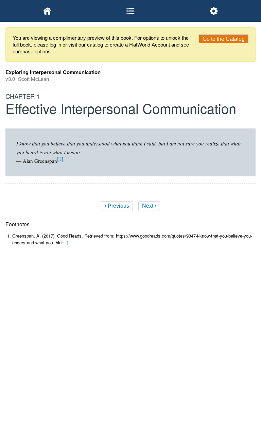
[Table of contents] (130, 10)
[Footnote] (60, 158)
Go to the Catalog (224, 39)
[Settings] (214, 10)
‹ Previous (117, 206)
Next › (149, 206)
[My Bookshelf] (47, 10)
